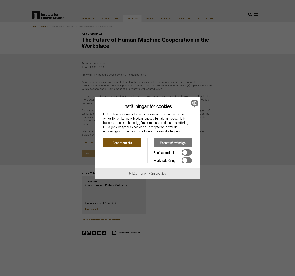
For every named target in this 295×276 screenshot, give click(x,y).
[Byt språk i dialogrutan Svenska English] (194, 103)
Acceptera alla (122, 142)
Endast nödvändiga (173, 142)
